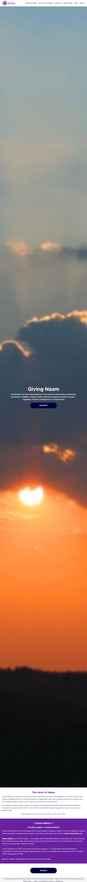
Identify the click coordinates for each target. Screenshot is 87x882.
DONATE (43, 870)
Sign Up (82, 3)
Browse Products (31, 3)
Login (76, 3)
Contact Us (58, 3)
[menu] (54, 3)
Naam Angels (67, 3)
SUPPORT (43, 405)
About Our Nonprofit (46, 3)
